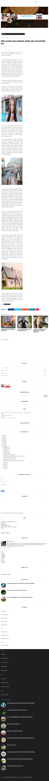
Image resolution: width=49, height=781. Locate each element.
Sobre (2, 414)
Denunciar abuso (5, 533)
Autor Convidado (4, 618)
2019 (3, 441)
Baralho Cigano (4, 621)
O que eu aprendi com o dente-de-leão (17, 590)
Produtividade (3, 631)
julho (4, 464)
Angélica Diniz (11, 541)
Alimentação (3, 611)
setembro (5, 451)
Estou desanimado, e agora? (9, 457)
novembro (5, 448)
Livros (2, 628)
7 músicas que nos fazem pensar (15, 765)
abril (4, 468)
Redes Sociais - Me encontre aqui (8, 417)
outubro (5, 450)
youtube (25, 370)
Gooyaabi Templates (27, 777)
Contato (2, 416)
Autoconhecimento (7, 37)
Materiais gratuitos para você (7, 415)
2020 (3, 440)
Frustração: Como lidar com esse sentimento (13, 460)
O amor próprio (6, 453)
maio (4, 467)
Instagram (25, 375)
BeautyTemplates (12, 777)
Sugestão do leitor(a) (5, 638)
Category (3, 555)
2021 (3, 438)
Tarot (2, 642)
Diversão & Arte (4, 624)
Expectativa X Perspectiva (13, 724)
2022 (3, 437)
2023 (3, 435)
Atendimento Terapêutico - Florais (9, 521)
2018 (3, 443)
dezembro (5, 447)
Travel (2, 553)
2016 (3, 446)
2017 (3, 444)
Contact (3, 561)
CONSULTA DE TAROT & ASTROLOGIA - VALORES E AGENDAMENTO (15, 412)
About (2, 559)
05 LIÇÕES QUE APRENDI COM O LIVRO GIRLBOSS (24, 330)
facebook (25, 367)
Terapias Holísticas (4, 645)
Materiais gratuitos (5, 525)
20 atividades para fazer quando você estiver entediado (20, 583)
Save (38, 309)
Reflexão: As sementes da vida (14, 731)
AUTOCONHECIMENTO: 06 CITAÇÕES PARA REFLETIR (19, 597)
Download (3, 562)
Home (2, 37)
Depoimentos (4, 524)
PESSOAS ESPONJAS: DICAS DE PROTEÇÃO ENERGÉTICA (20, 738)
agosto (5, 462)
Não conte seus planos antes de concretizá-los (14, 456)
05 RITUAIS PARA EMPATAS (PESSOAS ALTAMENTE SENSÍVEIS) (39, 330)
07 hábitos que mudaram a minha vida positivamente (20, 758)
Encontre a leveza (11, 745)
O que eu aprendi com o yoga (10, 459)
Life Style (3, 554)
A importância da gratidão (9, 454)
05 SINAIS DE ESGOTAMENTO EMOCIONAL (8, 330)
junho (4, 465)
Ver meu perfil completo (6, 547)
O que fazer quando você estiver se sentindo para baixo (21, 752)
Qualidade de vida (4, 635)
